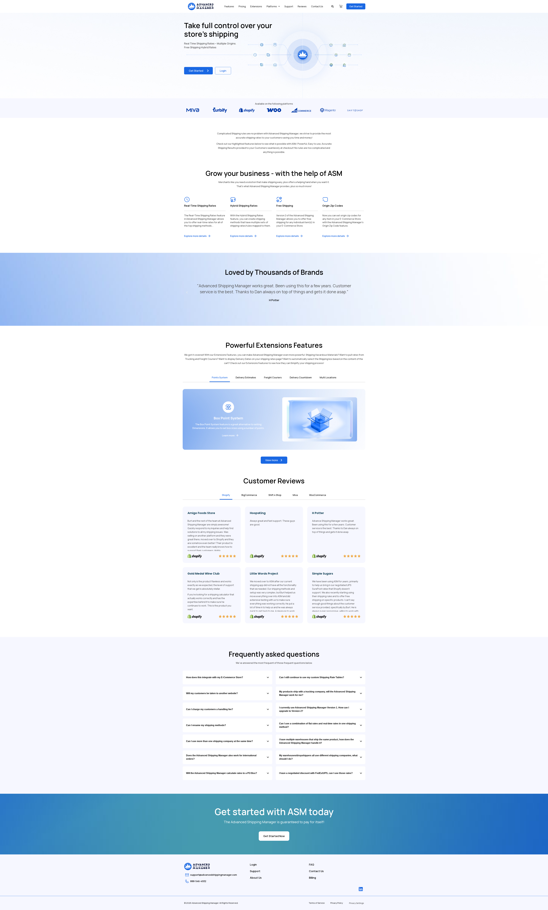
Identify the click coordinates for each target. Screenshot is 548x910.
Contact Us (317, 6)
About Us (256, 877)
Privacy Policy (336, 903)
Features (229, 6)
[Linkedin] (361, 889)
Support (288, 6)
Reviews (302, 6)
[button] (332, 6)
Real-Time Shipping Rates (200, 205)
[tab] (219, 377)
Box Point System (228, 418)
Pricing (242, 6)
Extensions (256, 6)
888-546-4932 (198, 881)
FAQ (311, 864)
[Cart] (341, 6)
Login (253, 864)
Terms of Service (317, 903)
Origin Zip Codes (332, 205)
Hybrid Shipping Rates (243, 205)
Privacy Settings (356, 903)
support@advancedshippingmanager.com (213, 874)
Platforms (272, 6)
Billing (312, 877)
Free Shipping (284, 205)
